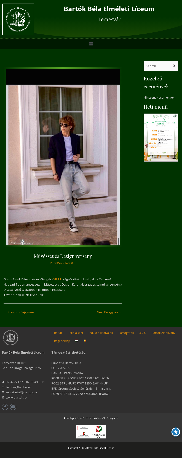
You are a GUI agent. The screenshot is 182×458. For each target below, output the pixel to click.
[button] (91, 43)
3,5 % (142, 333)
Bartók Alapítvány (163, 333)
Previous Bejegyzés (19, 312)
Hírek (54, 263)
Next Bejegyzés (109, 312)
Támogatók (126, 333)
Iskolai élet (76, 333)
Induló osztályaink (101, 333)
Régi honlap (62, 341)
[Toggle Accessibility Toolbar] (176, 432)
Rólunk (58, 333)
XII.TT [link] (57, 279)
